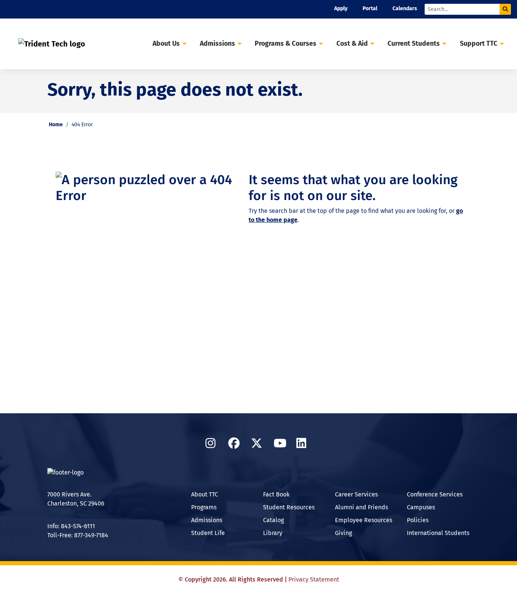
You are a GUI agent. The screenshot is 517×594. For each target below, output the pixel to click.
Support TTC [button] (478, 44)
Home (56, 124)
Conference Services (434, 494)
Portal (370, 8)
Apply (340, 8)
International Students (438, 533)
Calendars (404, 8)
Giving (343, 533)
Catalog (273, 520)
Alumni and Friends (361, 507)
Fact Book (276, 494)
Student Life (208, 533)
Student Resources (289, 507)
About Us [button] (166, 44)
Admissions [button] (217, 44)
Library (272, 533)
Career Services (356, 494)
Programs (203, 507)
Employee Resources (363, 520)
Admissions (206, 520)
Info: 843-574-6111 (71, 526)
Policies (417, 520)
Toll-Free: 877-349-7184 (77, 535)
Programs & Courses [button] (285, 44)
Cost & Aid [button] (352, 44)
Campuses (421, 507)
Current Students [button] (414, 44)
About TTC (204, 494)
